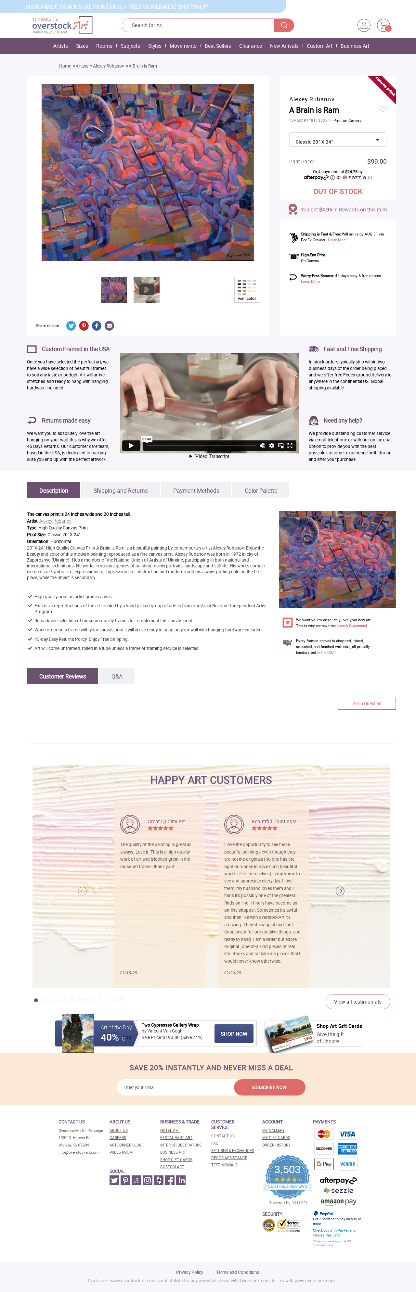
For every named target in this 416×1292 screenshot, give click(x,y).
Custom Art (319, 45)
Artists (60, 45)
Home (65, 66)
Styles (155, 45)
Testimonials (224, 1164)
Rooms (104, 45)
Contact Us (223, 1136)
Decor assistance (229, 1157)
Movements (183, 45)
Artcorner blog (126, 1145)
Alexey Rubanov (108, 66)
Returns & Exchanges (232, 1150)
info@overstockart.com (78, 1152)
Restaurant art (176, 1137)
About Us (119, 1130)
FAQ (214, 1143)
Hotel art (170, 1130)
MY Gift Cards (276, 1137)
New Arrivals (284, 45)
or (353, 177)
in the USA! (326, 652)
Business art (173, 1152)
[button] (340, 891)
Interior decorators (181, 1145)
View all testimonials (358, 1001)
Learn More (337, 239)
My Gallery (273, 1130)
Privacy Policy (189, 1272)
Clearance (250, 45)
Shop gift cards (176, 1159)
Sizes (82, 45)
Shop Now (234, 1033)
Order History (276, 1145)
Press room (121, 1152)
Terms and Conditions (237, 1272)
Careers (118, 1137)
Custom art (172, 1166)
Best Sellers (218, 45)
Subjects (130, 45)
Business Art (355, 45)
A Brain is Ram (143, 66)
